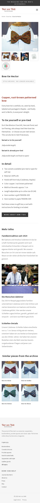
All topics (5, 465)
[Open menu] (37, 10)
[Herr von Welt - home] (9, 10)
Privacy (24, 500)
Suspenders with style (8, 458)
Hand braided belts (7, 455)
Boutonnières (6, 446)
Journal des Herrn (7, 475)
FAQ (3, 484)
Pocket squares (6, 452)
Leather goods (6, 462)
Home (3, 16)
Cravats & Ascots (7, 449)
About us (4, 478)
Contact (4, 487)
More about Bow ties (15, 215)
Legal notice (17, 500)
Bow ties (8, 16)
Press (3, 481)
